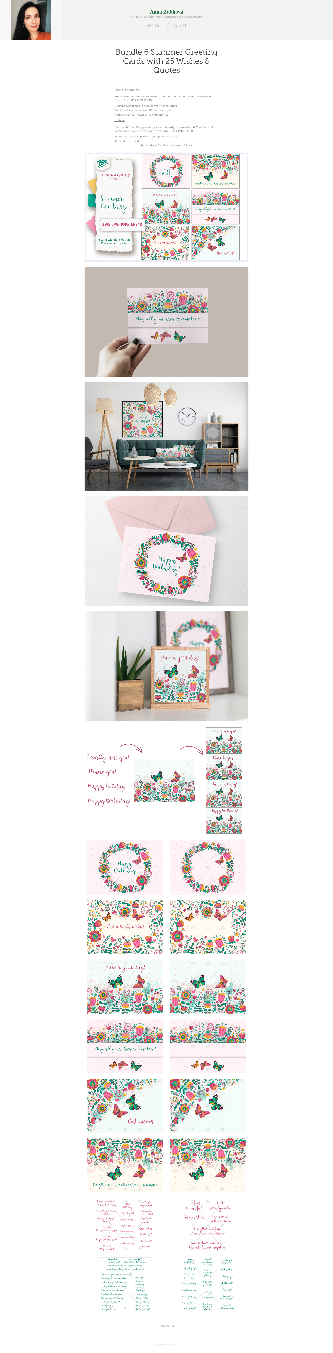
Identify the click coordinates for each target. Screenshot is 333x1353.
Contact (176, 25)
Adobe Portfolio (171, 1344)
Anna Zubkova (166, 12)
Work (152, 25)
